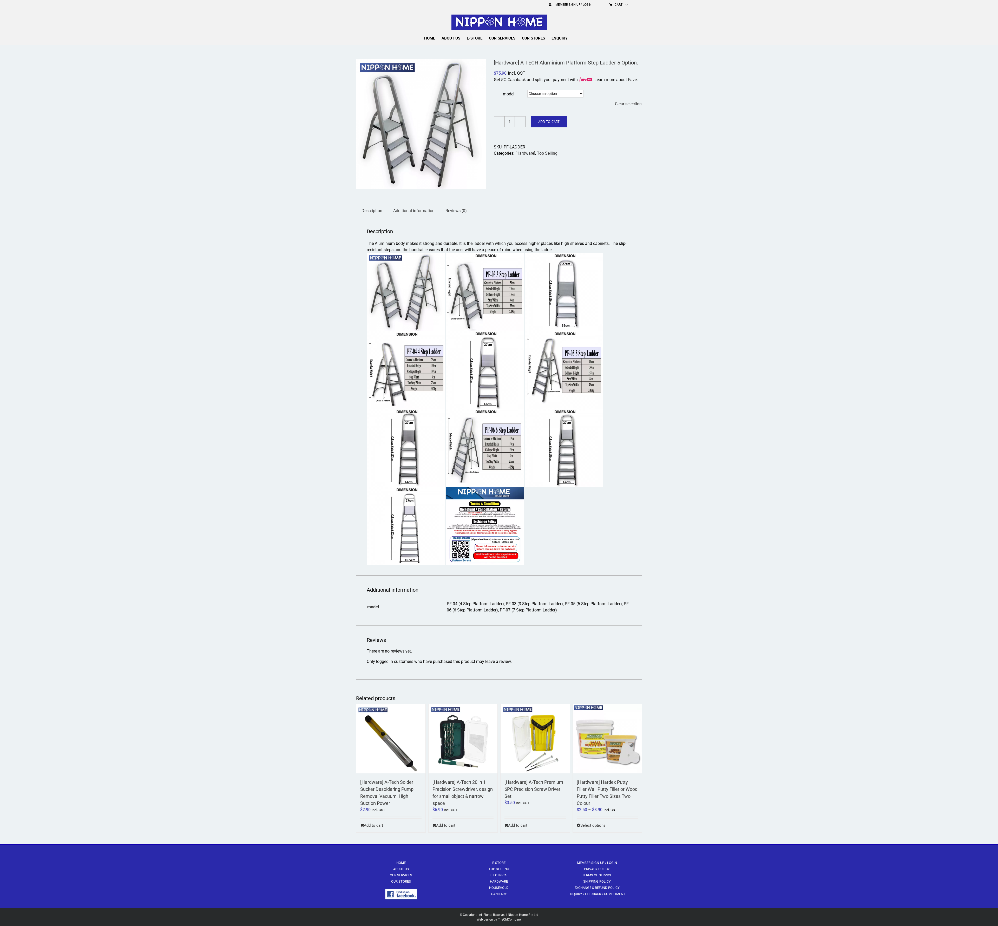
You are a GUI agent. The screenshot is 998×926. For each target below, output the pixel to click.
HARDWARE (499, 881)
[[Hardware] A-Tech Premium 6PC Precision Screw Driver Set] (535, 738)
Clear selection (628, 103)
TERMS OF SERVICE (597, 875)
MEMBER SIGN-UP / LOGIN (597, 863)
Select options (593, 825)
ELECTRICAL (499, 875)
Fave (632, 79)
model (508, 94)
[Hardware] (525, 153)
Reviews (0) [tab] (456, 210)
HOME (401, 863)
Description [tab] (372, 210)
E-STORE (498, 863)
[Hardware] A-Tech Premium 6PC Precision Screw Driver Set (533, 789)
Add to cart (549, 121)
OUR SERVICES (401, 875)
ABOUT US (401, 869)
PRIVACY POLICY (597, 869)
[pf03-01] (421, 124)
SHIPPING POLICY (597, 881)
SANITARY (499, 894)
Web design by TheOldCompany (499, 919)
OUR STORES (401, 881)
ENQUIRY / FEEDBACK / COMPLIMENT (596, 894)
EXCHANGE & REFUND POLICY (597, 888)
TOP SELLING (499, 869)
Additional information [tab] (414, 210)
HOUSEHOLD (499, 888)
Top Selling (547, 153)
